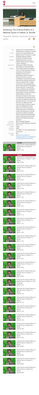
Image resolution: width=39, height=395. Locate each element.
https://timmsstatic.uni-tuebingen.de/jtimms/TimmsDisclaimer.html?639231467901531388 (26, 136)
